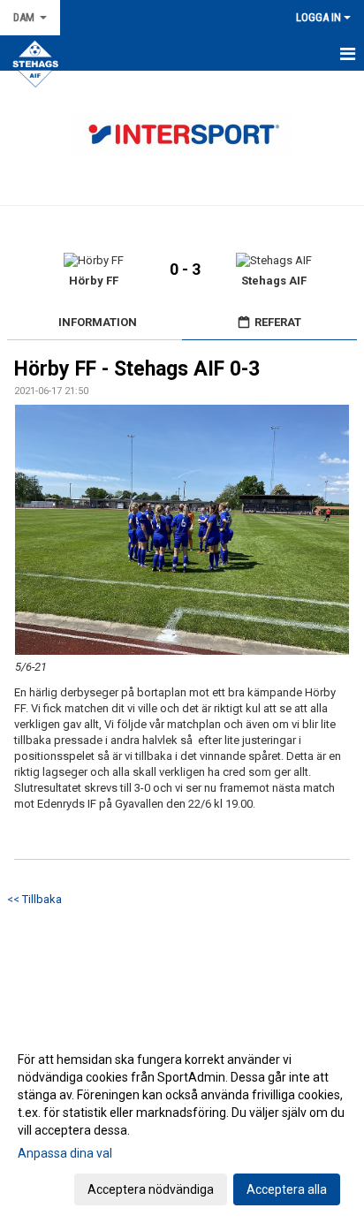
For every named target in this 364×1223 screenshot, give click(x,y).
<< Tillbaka (34, 899)
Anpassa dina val (65, 1153)
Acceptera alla (286, 1189)
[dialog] (182, 1123)
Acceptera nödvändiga (150, 1189)
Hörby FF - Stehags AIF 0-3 (137, 369)
